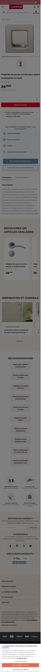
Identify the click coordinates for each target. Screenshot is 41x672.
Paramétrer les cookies (20, 669)
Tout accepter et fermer (20, 665)
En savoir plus (22, 658)
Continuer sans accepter (20, 661)
